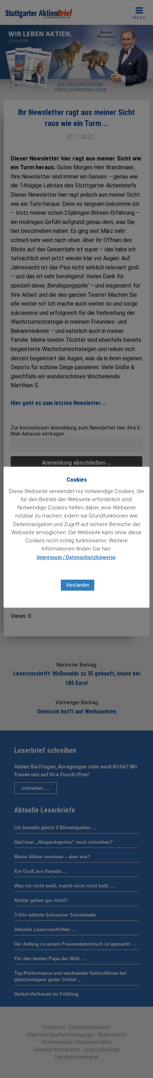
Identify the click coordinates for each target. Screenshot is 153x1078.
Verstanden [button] (77, 585)
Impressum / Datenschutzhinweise (76, 557)
